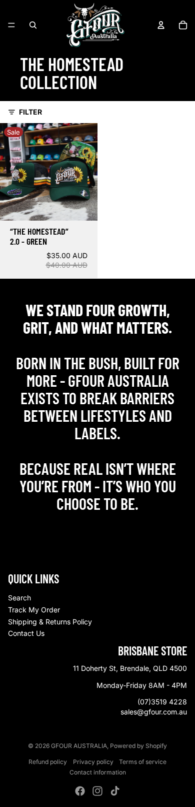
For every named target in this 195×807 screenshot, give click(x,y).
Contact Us (26, 633)
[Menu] (11, 25)
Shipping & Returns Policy (50, 621)
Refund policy (47, 761)
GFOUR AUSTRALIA (79, 745)
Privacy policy (93, 761)
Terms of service (142, 761)
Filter (30, 112)
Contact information (98, 772)
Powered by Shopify (138, 745)
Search (19, 597)
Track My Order (34, 609)
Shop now (98, 525)
